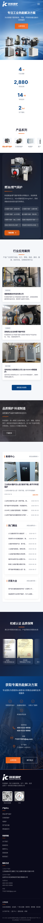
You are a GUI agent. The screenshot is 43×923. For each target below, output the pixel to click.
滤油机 (14, 907)
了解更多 (9, 433)
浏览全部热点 (31, 525)
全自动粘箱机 (6, 907)
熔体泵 (28, 907)
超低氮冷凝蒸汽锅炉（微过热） (30, 214)
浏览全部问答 (31, 581)
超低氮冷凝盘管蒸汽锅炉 (30, 219)
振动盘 (38, 907)
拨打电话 (30, 760)
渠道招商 (5, 853)
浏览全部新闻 (34, 456)
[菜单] (39, 4)
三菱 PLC (13, 911)
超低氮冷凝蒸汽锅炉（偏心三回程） (12, 219)
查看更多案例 (21, 387)
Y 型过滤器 (20, 907)
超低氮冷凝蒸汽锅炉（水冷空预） (12, 214)
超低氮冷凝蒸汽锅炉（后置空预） (30, 209)
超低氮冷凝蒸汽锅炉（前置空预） (12, 209)
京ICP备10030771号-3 (33, 918)
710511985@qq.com (24, 739)
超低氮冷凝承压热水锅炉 (12, 225)
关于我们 (5, 841)
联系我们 (5, 856)
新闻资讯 (5, 845)
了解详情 (11, 233)
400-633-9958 (23, 728)
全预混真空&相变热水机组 (30, 225)
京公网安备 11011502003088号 (21, 920)
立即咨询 (21, 26)
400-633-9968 (23, 731)
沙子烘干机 (5, 911)
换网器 (33, 907)
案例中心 (5, 849)
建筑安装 (20, 911)
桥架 (25, 911)
